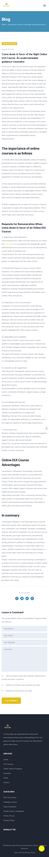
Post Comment (11, 700)
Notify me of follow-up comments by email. (23, 685)
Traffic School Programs (12, 768)
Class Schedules (9, 806)
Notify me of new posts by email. (19, 691)
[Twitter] (22, 598)
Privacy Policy (8, 820)
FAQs (5, 778)
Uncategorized (9, 43)
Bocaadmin (25, 593)
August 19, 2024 (8, 49)
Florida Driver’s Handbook (13, 811)
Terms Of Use (8, 816)
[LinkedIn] (27, 598)
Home (4, 24)
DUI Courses (8, 764)
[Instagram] (32, 598)
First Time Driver (10, 797)
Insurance (7, 773)
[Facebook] (17, 598)
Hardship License (10, 802)
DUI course (9, 244)
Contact (6, 782)
